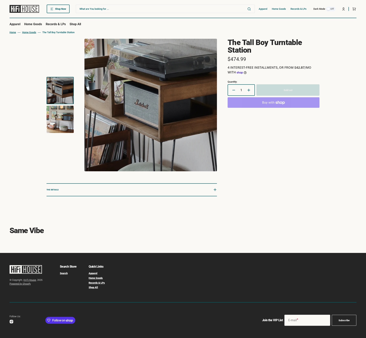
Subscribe (344, 320)
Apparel (93, 273)
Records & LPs (97, 282)
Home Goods (29, 32)
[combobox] (165, 9)
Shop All (93, 287)
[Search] (250, 9)
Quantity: (232, 81)
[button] (343, 9)
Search (64, 273)
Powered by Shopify (20, 283)
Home (13, 32)
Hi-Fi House (29, 279)
